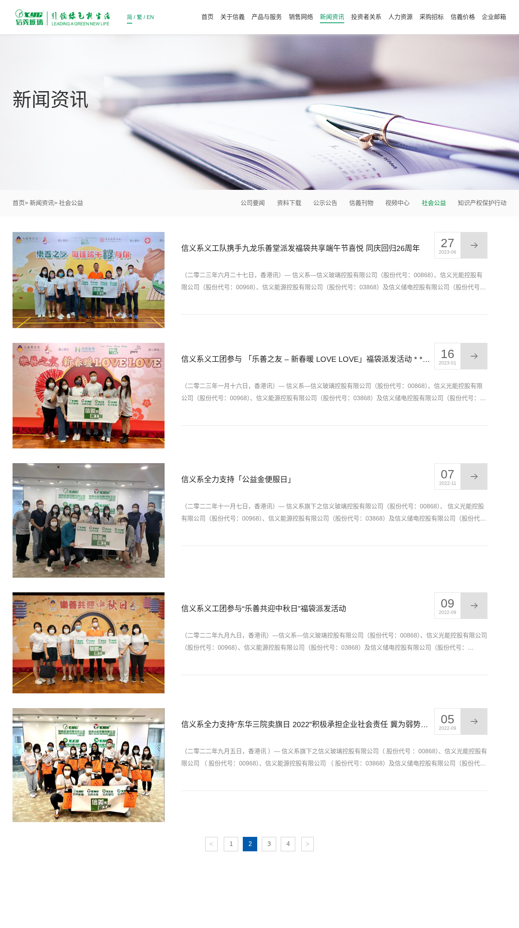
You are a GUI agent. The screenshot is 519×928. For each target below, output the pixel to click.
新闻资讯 (332, 17)
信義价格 (463, 17)
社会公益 (434, 203)
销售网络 (301, 17)
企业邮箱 (494, 17)
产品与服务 (267, 17)
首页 (207, 17)
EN (150, 17)
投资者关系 (366, 17)
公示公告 (325, 203)
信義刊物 (361, 203)
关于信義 (232, 17)
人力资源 (400, 17)
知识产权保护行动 (482, 203)
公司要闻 (253, 203)
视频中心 (397, 203)
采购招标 (431, 17)
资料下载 (289, 203)
